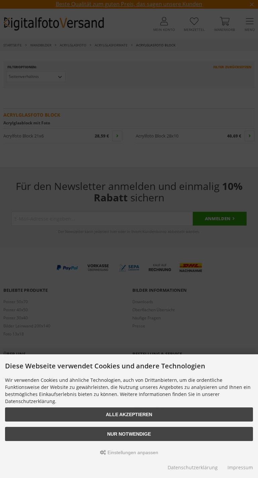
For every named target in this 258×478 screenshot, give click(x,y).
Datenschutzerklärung (193, 467)
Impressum (240, 467)
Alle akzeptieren (129, 414)
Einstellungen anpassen (132, 452)
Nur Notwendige (129, 434)
